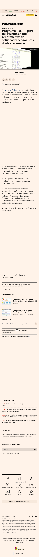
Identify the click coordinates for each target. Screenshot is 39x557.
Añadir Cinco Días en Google (12, 84)
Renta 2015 (5, 324)
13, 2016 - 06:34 (19, 75)
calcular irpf (7, 481)
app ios (19, 494)
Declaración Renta (12, 24)
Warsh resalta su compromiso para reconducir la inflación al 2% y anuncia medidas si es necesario (19, 416)
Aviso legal (11, 538)
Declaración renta (15, 324)
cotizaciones (8, 494)
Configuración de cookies (29, 538)
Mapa (24, 540)
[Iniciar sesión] (36, 15)
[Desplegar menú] (3, 15)
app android (31, 494)
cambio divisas (19, 487)
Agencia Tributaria (12, 90)
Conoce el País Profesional (19, 501)
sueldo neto (31, 481)
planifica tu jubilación (8, 487)
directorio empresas (31, 487)
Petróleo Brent (31, 11)
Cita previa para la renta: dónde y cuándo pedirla (22, 311)
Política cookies (18, 538)
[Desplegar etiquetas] (36, 323)
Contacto (5, 538)
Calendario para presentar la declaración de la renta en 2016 (25, 300)
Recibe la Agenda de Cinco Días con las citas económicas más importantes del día (16, 285)
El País (34, 18)
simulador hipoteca (20, 481)
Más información (6, 332)
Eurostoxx (10, 453)
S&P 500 (16, 11)
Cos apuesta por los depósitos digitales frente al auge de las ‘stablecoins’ (19, 410)
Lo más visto (6, 430)
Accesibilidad (18, 540)
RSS (27, 540)
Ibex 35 (5, 11)
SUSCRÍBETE (30, 15)
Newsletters (31, 540)
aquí (29, 336)
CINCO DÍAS (19, 72)
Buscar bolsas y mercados (11, 444)
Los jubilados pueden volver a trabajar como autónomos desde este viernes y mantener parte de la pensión (19, 435)
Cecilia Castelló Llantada (26, 314)
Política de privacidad (9, 540)
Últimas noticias (8, 400)
